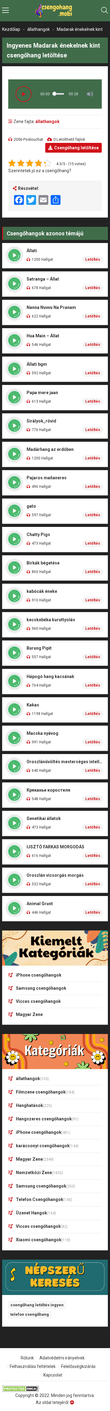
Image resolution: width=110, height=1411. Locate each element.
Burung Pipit (39, 648)
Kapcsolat (52, 1375)
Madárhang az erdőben (50, 449)
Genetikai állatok (44, 818)
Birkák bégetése (43, 562)
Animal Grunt (40, 903)
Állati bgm (37, 364)
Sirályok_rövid (41, 421)
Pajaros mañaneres (47, 477)
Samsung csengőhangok (41, 988)
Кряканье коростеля (48, 790)
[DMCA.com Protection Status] (55, 1389)
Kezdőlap (11, 29)
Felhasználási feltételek (33, 1366)
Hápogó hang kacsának (50, 676)
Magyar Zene (29, 1014)
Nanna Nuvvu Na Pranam (51, 307)
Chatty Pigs (38, 534)
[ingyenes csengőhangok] (55, 10)
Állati (32, 250)
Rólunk (27, 1357)
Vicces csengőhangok (38, 1001)
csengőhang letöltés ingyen (37, 1305)
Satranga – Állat (43, 279)
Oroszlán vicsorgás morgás (55, 875)
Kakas (33, 704)
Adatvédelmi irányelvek (62, 1357)
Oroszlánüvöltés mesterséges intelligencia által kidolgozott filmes (65, 761)
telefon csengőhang (29, 1314)
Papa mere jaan (42, 392)
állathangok (38, 29)
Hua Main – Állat (43, 335)
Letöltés (92, 259)
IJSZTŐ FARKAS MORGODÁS (55, 846)
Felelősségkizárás (78, 1366)
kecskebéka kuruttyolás (51, 619)
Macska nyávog (42, 733)
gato (31, 506)
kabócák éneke (42, 591)
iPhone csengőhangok (38, 975)
